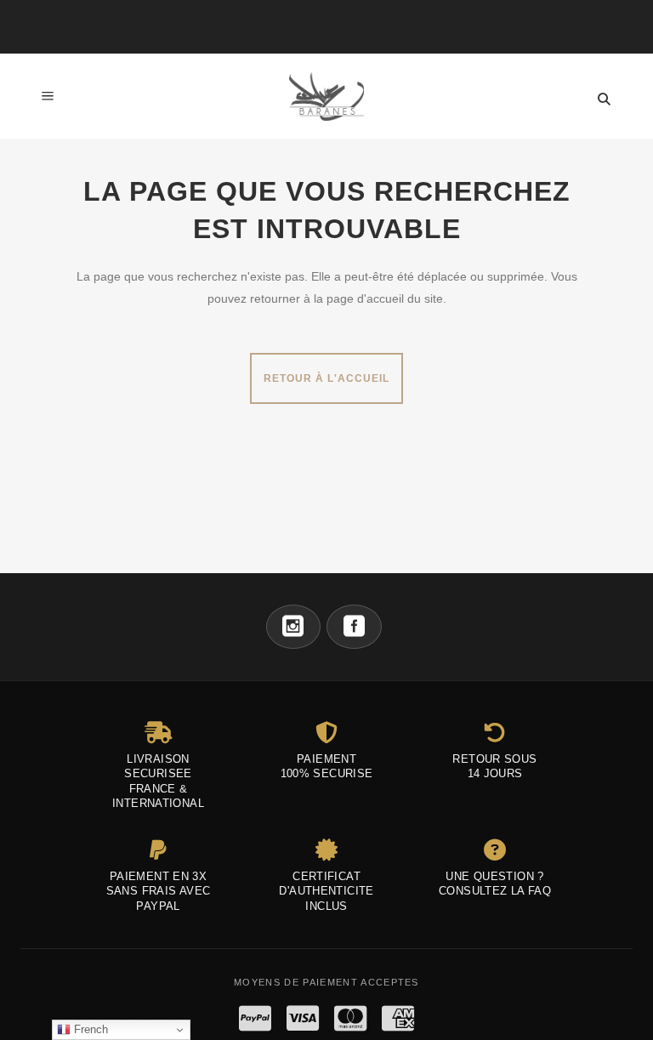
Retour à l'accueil (326, 378)
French (89, 1029)
